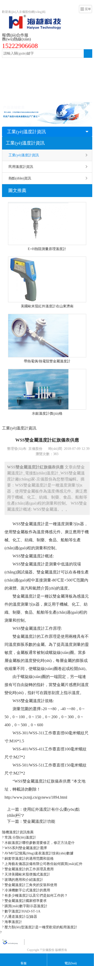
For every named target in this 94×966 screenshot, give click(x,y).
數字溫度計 (40, 84)
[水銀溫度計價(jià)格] (47, 389)
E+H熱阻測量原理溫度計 (47, 249)
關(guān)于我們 (59, 94)
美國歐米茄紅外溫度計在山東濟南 (47, 306)
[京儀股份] (31, 17)
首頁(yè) (11, 64)
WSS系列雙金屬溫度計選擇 (25, 848)
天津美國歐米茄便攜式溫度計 (27, 874)
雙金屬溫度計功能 (39, 821)
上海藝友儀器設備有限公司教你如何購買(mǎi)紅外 (43, 864)
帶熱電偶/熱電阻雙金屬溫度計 (47, 361)
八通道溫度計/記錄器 (20, 917)
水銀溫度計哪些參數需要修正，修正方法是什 (39, 843)
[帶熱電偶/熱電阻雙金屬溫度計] (47, 335)
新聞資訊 (35, 94)
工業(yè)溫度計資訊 (26, 131)
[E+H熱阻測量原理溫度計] (47, 223)
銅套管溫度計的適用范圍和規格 (29, 858)
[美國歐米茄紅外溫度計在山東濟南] (47, 279)
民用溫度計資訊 (21, 167)
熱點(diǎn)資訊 (20, 178)
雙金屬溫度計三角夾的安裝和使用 (30, 885)
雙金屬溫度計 (33, 64)
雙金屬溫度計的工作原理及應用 (29, 869)
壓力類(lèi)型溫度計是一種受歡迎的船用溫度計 (40, 927)
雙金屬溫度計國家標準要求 (25, 901)
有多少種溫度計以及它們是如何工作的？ (36, 895)
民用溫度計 (13, 94)
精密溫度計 (59, 74)
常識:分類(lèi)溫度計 (20, 837)
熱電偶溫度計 (15, 84)
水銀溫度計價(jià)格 (47, 413)
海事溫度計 (13, 922)
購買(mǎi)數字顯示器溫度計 (25, 906)
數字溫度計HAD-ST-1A (22, 911)
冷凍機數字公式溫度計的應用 (27, 890)
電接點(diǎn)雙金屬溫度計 (25, 74)
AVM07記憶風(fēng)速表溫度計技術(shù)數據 (38, 853)
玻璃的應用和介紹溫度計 (23, 880)
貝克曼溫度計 (64, 84)
